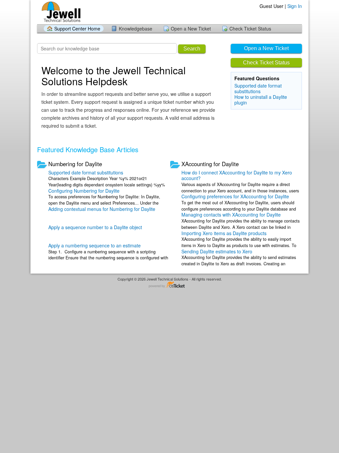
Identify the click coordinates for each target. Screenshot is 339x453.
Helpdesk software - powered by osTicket (169, 285)
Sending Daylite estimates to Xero (216, 251)
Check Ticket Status (250, 28)
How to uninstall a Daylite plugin (260, 100)
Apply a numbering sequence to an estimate (94, 245)
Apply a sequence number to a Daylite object (95, 227)
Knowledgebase (135, 28)
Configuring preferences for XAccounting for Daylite (235, 196)
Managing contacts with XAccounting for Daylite (231, 214)
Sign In (294, 6)
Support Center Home (77, 28)
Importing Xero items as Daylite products (223, 233)
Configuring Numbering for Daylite (84, 190)
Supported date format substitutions (258, 88)
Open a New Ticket (191, 28)
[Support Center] (60, 12)
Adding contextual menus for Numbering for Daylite (101, 209)
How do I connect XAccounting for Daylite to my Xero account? (236, 175)
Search (191, 48)
